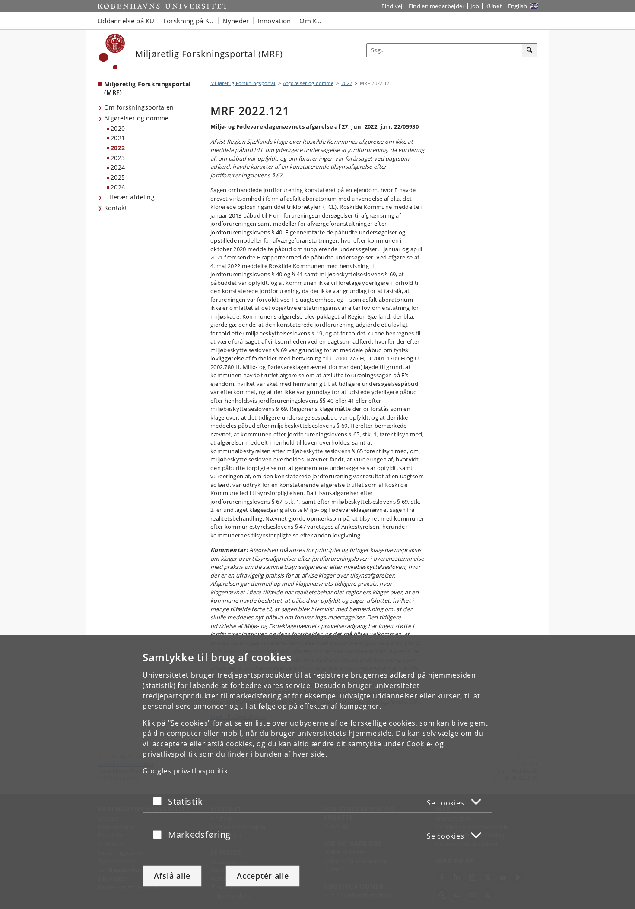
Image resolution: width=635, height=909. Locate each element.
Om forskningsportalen (139, 107)
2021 (118, 138)
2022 (118, 148)
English (517, 6)
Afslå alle (172, 876)
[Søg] (529, 50)
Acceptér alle (263, 876)
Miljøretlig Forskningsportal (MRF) (147, 88)
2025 (118, 177)
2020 (118, 128)
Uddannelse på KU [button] (126, 20)
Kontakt (115, 208)
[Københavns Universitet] (112, 51)
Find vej (391, 6)
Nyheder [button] (235, 20)
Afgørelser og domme (136, 118)
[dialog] (317, 772)
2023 (118, 158)
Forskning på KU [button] (188, 20)
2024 (118, 167)
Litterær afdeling (129, 197)
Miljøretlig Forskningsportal (242, 83)
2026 (118, 187)
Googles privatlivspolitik (185, 771)
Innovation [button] (274, 20)
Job (474, 6)
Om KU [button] (310, 20)
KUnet (493, 6)
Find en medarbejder (437, 6)
